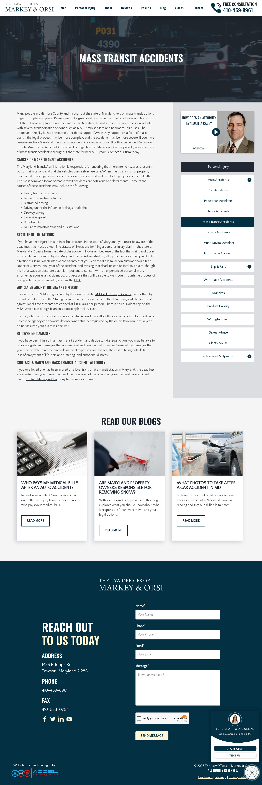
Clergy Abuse (218, 343)
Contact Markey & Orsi (41, 379)
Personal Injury (85, 8)
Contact (198, 8)
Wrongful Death (218, 319)
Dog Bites (218, 293)
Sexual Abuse (218, 332)
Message (142, 666)
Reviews (126, 8)
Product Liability (218, 306)
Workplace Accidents (218, 280)
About (108, 8)
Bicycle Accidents (218, 232)
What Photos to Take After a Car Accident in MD (206, 485)
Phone (140, 626)
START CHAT (235, 748)
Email (139, 646)
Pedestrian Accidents (218, 201)
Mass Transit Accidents (218, 222)
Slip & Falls (218, 266)
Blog (163, 8)
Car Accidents (218, 190)
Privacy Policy (238, 777)
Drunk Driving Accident (218, 243)
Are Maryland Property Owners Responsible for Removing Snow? (125, 488)
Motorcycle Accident (218, 253)
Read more (35, 521)
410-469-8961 (238, 10)
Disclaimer (205, 777)
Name (140, 606)
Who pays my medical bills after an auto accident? (49, 485)
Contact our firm (119, 152)
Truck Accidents (218, 211)
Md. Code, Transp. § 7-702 (113, 294)
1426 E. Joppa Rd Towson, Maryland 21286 (65, 667)
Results (146, 8)
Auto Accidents (218, 180)
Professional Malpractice (218, 356)
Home (62, 8)
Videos (179, 8)
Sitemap (220, 777)
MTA (77, 280)
